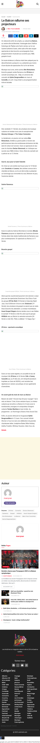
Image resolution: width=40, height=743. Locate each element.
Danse (4, 702)
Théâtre (30, 709)
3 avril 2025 (6, 616)
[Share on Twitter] (36, 35)
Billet (4, 683)
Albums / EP (6, 678)
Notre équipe (20, 655)
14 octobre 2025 (7, 611)
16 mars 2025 (6, 622)
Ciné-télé (5, 685)
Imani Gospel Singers (30, 513)
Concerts (5, 696)
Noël (28, 680)
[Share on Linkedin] (31, 35)
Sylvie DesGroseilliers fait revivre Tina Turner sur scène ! (20, 614)
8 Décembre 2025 (15, 595)
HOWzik (19, 513)
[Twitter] (18, 665)
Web (16, 678)
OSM (28, 691)
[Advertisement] (20, 10)
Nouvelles (30, 683)
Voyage (17, 676)
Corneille (18, 510)
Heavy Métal (18, 687)
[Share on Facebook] (10, 35)
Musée (16, 711)
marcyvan (8, 498)
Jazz (16, 696)
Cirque (4, 689)
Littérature (18, 707)
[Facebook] (13, 665)
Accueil (3, 17)
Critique (5, 700)
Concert (6, 566)
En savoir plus (8, 586)
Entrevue (5, 707)
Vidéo (29, 713)
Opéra (29, 685)
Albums (4, 676)
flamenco (5, 513)
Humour (17, 694)
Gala (3, 722)
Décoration (6, 705)
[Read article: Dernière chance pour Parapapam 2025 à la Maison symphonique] (20, 559)
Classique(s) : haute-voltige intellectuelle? (16, 620)
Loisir (16, 709)
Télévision (30, 707)
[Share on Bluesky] (15, 35)
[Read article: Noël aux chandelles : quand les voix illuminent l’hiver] (5, 593)
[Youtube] (22, 665)
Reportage (31, 694)
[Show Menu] (2, 4)
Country (5, 698)
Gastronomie (16, 17)
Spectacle (30, 705)
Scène (29, 700)
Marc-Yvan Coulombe (14, 28)
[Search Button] (37, 4)
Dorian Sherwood (28, 510)
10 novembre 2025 (15, 604)
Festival (5, 711)
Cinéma (4, 687)
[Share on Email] (26, 35)
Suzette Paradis (7, 576)
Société (9, 17)
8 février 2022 (26, 28)
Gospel (12, 513)
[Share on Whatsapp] (21, 35)
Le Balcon (17, 516)
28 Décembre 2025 (17, 576)
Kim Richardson (7, 516)
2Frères (11, 510)
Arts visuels (6, 680)
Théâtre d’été (32, 711)
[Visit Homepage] (20, 4)
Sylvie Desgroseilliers (8, 519)
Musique (17, 713)
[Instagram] (26, 665)
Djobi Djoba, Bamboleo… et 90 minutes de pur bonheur (20, 608)
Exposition (5, 709)
